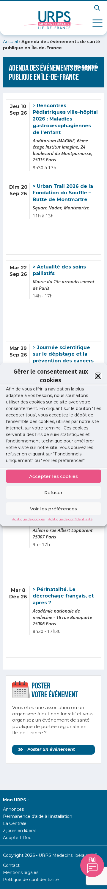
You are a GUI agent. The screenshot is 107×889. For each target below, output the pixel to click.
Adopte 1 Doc (17, 837)
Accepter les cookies (53, 476)
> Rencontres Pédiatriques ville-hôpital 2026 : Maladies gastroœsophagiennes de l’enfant (65, 119)
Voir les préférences (53, 508)
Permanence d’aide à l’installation (37, 816)
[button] (98, 376)
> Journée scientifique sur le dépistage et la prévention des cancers (63, 354)
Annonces (13, 809)
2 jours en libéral (19, 830)
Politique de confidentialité (70, 519)
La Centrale (14, 823)
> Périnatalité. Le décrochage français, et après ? (63, 596)
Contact (11, 865)
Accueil (10, 41)
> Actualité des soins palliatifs (59, 270)
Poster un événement (50, 749)
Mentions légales (20, 872)
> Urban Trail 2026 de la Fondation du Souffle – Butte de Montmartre (63, 193)
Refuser (53, 492)
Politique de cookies (28, 519)
